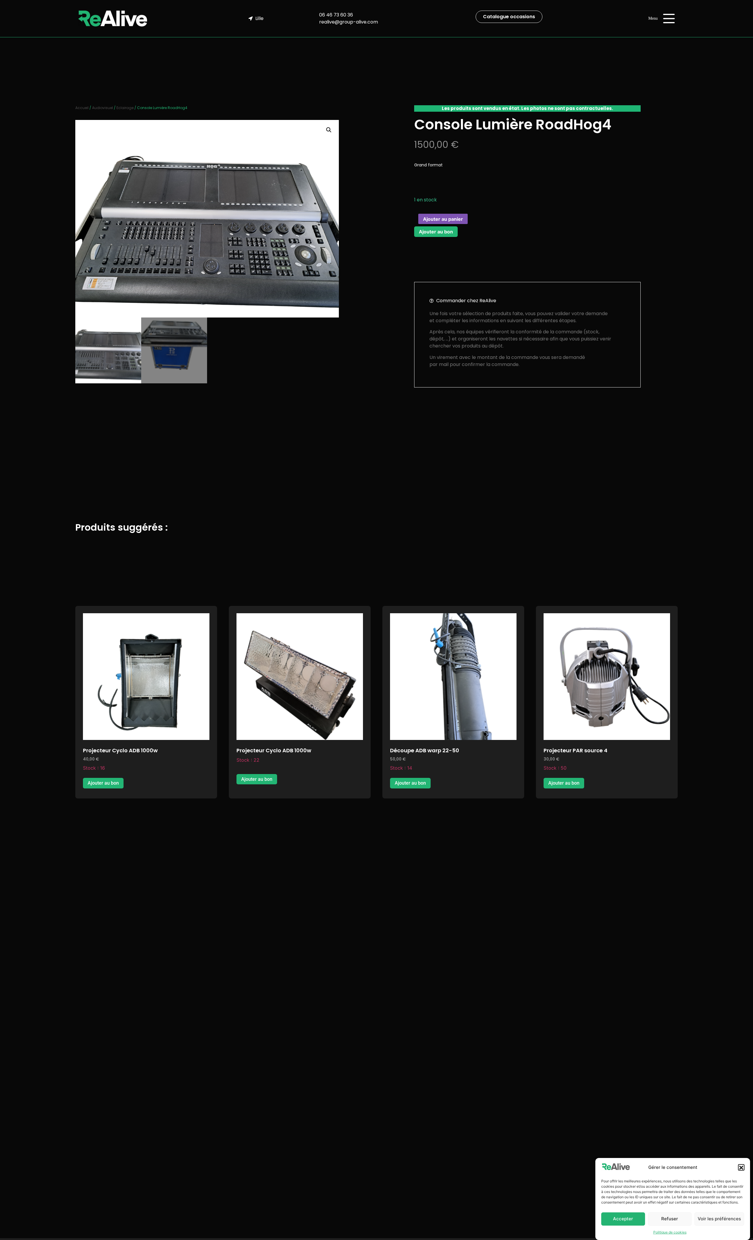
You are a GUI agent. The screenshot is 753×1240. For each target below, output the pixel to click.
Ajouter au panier (443, 219)
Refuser (669, 1219)
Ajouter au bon (436, 232)
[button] (741, 1168)
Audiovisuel (102, 107)
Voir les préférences (719, 1219)
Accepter (623, 1219)
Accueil (82, 107)
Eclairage (125, 107)
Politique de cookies (670, 1232)
